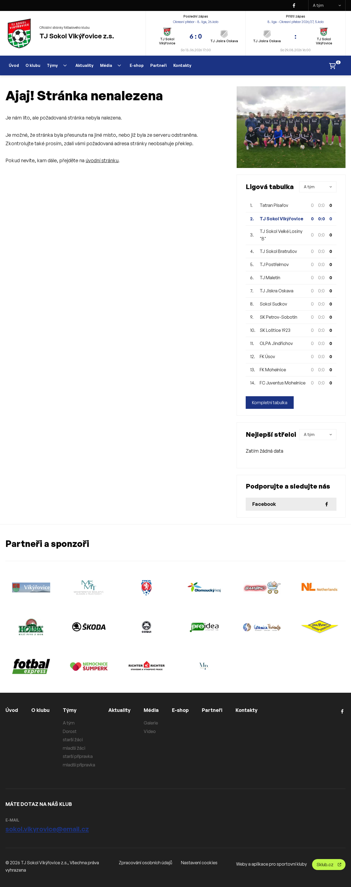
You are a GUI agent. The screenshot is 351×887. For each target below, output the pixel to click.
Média (106, 65)
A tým (318, 5)
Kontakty (182, 65)
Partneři (158, 65)
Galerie (151, 723)
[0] (332, 65)
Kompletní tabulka (269, 402)
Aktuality (84, 65)
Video (150, 731)
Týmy (52, 65)
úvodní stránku (102, 160)
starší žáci (73, 739)
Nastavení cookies (199, 862)
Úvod (14, 65)
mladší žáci (74, 748)
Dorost (70, 731)
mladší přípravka (79, 765)
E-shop (137, 65)
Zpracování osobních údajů (145, 862)
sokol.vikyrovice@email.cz (47, 829)
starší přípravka (78, 756)
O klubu (33, 65)
